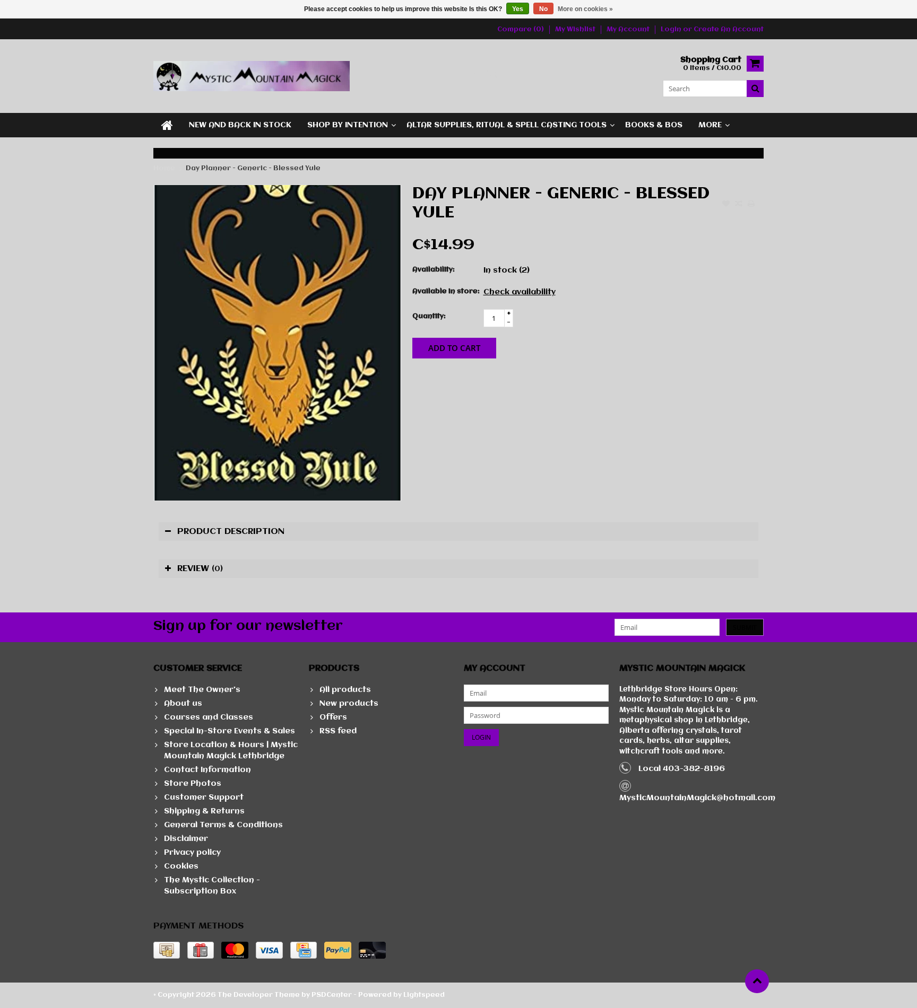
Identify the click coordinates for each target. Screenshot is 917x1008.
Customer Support (204, 797)
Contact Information (207, 770)
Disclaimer (186, 839)
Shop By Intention (347, 125)
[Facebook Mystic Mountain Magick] (475, 76)
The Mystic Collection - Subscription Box (212, 886)
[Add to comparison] (738, 204)
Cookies (181, 866)
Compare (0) (520, 29)
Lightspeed (424, 995)
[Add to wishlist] (726, 204)
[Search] (755, 88)
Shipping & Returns (204, 811)
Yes (517, 9)
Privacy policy (192, 852)
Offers (333, 717)
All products (345, 690)
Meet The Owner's (202, 690)
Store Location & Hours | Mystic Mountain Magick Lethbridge (231, 750)
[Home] (167, 125)
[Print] (751, 204)
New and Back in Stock (240, 125)
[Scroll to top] (757, 981)
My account (628, 29)
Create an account (729, 29)
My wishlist (575, 29)
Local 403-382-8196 (681, 769)
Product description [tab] (230, 531)
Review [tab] (200, 568)
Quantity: (429, 316)
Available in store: (445, 291)
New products (348, 703)
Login (672, 29)
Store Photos (192, 783)
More (710, 125)
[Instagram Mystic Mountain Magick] (493, 76)
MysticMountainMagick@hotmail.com (697, 798)
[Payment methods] (166, 950)
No (543, 9)
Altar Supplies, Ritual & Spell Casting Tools (506, 125)
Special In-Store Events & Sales (229, 731)
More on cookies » (585, 9)
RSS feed (338, 731)
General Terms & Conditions (223, 825)
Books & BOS (653, 125)
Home (164, 168)
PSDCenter (332, 995)
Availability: (433, 269)
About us (183, 703)
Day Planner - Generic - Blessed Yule (253, 168)
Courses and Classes (208, 717)
